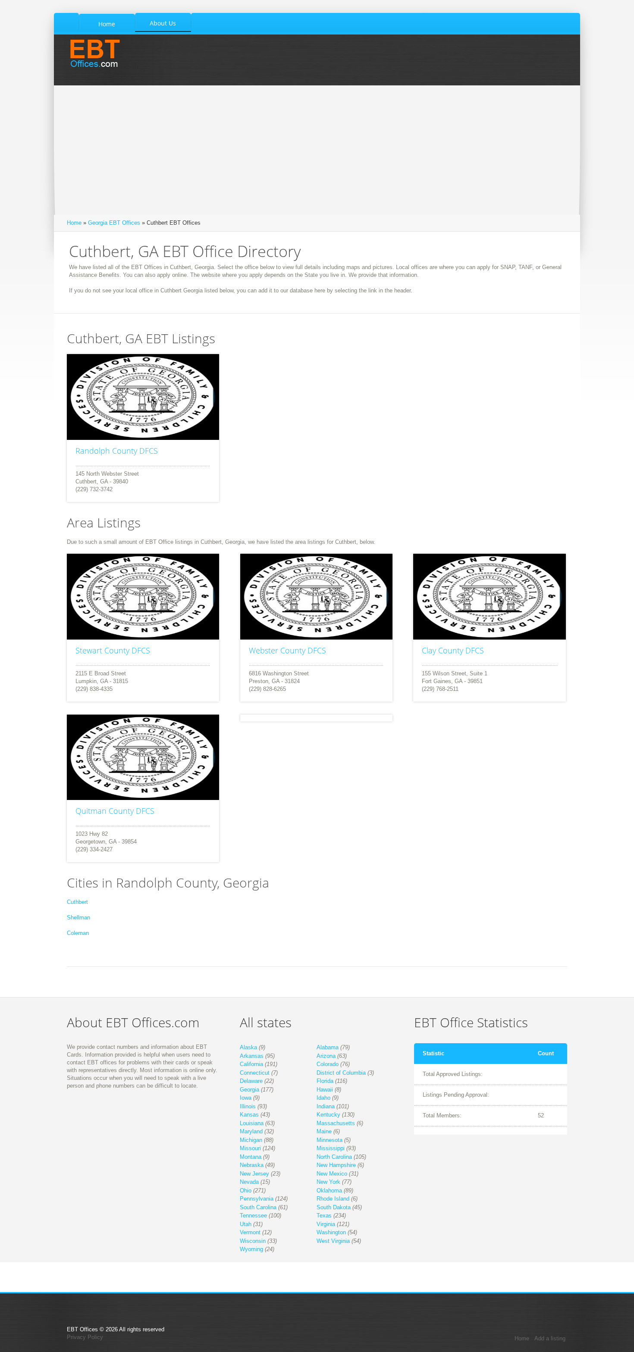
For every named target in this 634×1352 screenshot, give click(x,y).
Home (74, 223)
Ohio (245, 1190)
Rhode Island (333, 1198)
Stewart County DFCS (112, 650)
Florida (325, 1081)
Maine (324, 1131)
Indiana (326, 1106)
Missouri (250, 1148)
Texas (324, 1215)
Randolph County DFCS (116, 450)
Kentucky (328, 1114)
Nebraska (252, 1165)
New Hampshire (336, 1165)
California (251, 1064)
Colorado (328, 1064)
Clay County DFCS (453, 650)
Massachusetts (336, 1123)
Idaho (323, 1098)
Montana (250, 1157)
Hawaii (325, 1089)
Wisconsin (253, 1241)
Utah (245, 1224)
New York (328, 1182)
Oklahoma (329, 1190)
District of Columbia (341, 1073)
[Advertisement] (317, 150)
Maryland (251, 1131)
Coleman (78, 933)
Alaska (248, 1047)
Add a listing (549, 1338)
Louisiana (252, 1123)
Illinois (248, 1106)
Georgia (249, 1089)
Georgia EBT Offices (114, 223)
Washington (331, 1232)
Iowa (245, 1098)
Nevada (249, 1182)
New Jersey (254, 1173)
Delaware (251, 1081)
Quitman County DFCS (114, 811)
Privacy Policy (85, 1337)
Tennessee (253, 1215)
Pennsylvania (256, 1198)
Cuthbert (77, 902)
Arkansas (252, 1056)
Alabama (328, 1047)
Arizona (326, 1056)
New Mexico (332, 1173)
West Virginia (333, 1241)
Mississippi (331, 1148)
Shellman (78, 917)
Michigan (251, 1140)
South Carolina (258, 1207)
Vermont (250, 1232)
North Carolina (334, 1157)
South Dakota (334, 1207)
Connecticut (255, 1073)
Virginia (326, 1224)
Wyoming (251, 1249)
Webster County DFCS (287, 650)
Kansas (249, 1114)
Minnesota (329, 1140)
